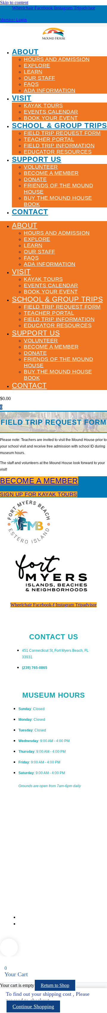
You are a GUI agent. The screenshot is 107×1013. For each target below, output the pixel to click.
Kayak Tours (43, 105)
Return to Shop (55, 985)
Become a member (51, 173)
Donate (35, 179)
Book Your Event (51, 118)
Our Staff (39, 78)
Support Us (36, 159)
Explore (37, 65)
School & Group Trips (59, 126)
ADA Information (49, 90)
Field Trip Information (59, 145)
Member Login (13, 20)
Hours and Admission (57, 59)
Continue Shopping (33, 1006)
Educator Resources (58, 152)
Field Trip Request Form (62, 133)
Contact (30, 212)
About (25, 52)
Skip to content (14, 2)
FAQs (31, 84)
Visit (22, 98)
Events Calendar (51, 112)
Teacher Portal (49, 139)
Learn (33, 72)
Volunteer (41, 167)
